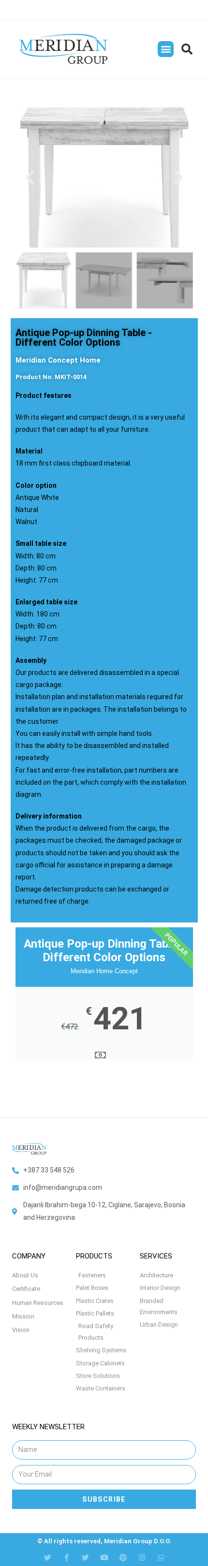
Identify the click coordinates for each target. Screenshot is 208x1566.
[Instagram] (142, 1557)
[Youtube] (104, 1557)
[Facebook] (66, 1557)
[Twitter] (47, 1557)
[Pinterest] (123, 1557)
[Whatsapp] (160, 1557)
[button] (166, 49)
